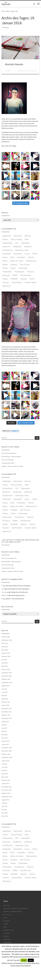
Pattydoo (14, 264)
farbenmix (6, 246)
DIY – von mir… (7, 915)
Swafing (23, 279)
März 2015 (5, 816)
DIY (16, 243)
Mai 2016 (4, 770)
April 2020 (5, 647)
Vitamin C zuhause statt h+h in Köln (12, 466)
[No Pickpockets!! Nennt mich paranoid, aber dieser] (15, 195)
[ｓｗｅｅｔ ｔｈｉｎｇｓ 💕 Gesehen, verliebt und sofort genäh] (25, 185)
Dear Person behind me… (10, 453)
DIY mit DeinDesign (7, 460)
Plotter (13, 268)
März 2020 (5, 650)
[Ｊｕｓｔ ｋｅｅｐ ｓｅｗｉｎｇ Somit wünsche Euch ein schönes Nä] (35, 156)
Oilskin (5, 264)
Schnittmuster (25, 275)
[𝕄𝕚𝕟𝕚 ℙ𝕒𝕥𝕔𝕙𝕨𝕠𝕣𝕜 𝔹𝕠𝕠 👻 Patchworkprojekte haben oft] (6, 185)
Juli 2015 (4, 803)
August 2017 (5, 722)
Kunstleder (21, 257)
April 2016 (5, 774)
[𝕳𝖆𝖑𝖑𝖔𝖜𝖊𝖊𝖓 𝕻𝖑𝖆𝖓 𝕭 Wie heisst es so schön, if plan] (15, 166)
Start (3, 11)
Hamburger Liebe (21, 250)
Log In (5, 927)
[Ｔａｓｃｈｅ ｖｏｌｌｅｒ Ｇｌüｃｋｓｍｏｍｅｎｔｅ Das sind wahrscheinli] (25, 195)
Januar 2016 (5, 783)
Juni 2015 (4, 806)
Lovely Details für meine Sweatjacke (19, 586)
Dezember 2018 (7, 673)
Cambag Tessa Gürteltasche (19, 592)
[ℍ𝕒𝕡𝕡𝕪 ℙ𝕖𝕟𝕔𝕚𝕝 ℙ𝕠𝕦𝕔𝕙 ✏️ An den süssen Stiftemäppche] (35, 185)
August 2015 (5, 800)
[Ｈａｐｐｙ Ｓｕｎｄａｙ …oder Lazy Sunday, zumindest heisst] (35, 175)
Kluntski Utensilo (14, 64)
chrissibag (5, 592)
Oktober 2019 (6, 656)
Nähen (5, 261)
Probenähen (7, 272)
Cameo (5, 239)
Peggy (9, 70)
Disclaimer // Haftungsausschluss (12, 911)
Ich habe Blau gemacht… (18, 595)
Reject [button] (30, 960)
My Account (6, 933)
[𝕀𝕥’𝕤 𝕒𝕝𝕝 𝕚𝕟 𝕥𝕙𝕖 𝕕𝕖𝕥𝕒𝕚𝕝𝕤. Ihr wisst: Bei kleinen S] (6, 156)
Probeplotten (19, 272)
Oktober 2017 (6, 715)
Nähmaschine (31, 261)
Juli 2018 (4, 689)
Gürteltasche (7, 250)
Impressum (6, 921)
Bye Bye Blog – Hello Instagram (11, 456)
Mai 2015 (4, 810)
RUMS (15, 275)
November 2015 (7, 790)
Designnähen (8, 243)
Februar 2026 (6, 637)
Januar (12, 11)
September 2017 (7, 718)
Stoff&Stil (14, 279)
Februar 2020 (6, 653)
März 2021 (5, 643)
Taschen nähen (30, 282)
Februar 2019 (6, 669)
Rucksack (6, 275)
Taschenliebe (17, 282)
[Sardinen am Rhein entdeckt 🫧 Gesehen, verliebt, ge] (25, 175)
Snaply (5, 279)
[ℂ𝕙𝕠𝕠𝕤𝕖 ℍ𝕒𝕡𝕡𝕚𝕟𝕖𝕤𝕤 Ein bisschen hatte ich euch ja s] (15, 185)
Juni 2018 (4, 692)
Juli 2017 (4, 725)
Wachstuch (7, 286)
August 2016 (5, 761)
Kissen (5, 257)
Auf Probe (6, 905)
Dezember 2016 (7, 748)
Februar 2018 (6, 702)
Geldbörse (28, 246)
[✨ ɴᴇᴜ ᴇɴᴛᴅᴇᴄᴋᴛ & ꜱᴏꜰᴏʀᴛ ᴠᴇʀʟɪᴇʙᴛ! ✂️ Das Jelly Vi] (25, 156)
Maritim (31, 257)
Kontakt (5, 924)
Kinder (34, 254)
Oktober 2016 (6, 754)
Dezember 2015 (7, 787)
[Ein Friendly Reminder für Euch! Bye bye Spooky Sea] (6, 166)
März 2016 (5, 777)
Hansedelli (18, 254)
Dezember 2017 (7, 708)
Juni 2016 (4, 767)
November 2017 (7, 712)
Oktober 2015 (6, 793)
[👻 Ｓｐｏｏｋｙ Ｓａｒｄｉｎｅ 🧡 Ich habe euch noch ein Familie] (15, 175)
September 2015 (7, 796)
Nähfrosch (5, 595)
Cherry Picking (16, 239)
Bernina (28, 236)
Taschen (6, 282)
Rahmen (30, 272)
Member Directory (8, 930)
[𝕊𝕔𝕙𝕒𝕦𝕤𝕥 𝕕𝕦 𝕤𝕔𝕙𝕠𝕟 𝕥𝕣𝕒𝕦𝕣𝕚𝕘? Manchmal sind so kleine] (6, 195)
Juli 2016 (4, 764)
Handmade (7, 254)
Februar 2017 (6, 741)
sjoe (3, 589)
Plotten (5, 268)
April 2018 (5, 699)
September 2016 (7, 757)
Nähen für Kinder (16, 261)
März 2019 (5, 666)
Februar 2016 (6, 780)
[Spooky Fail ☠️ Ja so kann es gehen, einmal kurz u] (6, 175)
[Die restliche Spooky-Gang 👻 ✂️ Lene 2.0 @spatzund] (25, 166)
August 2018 (5, 686)
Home (5, 918)
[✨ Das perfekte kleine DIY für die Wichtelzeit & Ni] (15, 156)
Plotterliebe (23, 268)
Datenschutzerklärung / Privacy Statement (15, 908)
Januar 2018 (5, 705)
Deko (27, 239)
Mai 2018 (4, 695)
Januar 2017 (5, 744)
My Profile (6, 936)
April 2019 (5, 663)
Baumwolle (18, 236)
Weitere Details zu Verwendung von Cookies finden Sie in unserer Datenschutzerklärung (20, 964)
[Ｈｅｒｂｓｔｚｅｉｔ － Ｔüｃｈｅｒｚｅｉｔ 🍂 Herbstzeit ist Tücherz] (35, 195)
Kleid (12, 257)
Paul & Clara (25, 264)
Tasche (32, 279)
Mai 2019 (4, 660)
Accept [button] (24, 960)
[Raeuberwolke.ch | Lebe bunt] (6, 3)
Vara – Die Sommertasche (16, 599)
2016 (7, 11)
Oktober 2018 (6, 679)
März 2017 (5, 738)
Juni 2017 (4, 728)
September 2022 (7, 640)
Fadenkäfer (25, 243)
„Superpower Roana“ (8, 463)
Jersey (27, 254)
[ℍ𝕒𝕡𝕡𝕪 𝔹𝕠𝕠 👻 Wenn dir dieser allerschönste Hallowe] (35, 166)
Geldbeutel (17, 246)
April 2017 (5, 735)
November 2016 (7, 751)
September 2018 (7, 682)
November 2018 (7, 676)
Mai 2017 (4, 731)
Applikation (7, 236)
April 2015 (5, 813)
